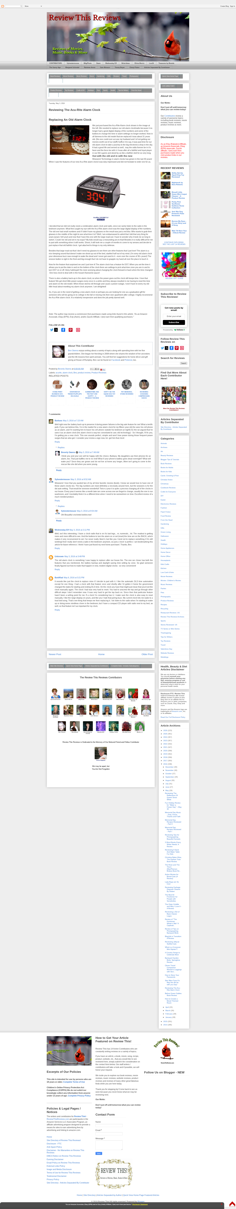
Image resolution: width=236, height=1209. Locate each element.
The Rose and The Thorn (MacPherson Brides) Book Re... (173, 868)
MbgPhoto (88, 63)
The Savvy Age (55, 67)
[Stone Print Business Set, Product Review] (57, 389)
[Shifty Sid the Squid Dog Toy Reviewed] (109, 389)
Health (113, 90)
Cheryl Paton (134, 67)
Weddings (164, 657)
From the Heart (136, 90)
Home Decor (165, 552)
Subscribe (174, 322)
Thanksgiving (166, 633)
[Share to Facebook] (96, 369)
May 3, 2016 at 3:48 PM (74, 556)
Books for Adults (167, 467)
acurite (59, 373)
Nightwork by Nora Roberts (177, 183)
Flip (103, 370)
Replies (61, 447)
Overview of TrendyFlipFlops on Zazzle (75, 394)
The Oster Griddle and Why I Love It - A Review (173, 906)
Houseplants (165, 560)
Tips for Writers (123, 90)
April (167, 1007)
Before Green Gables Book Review (173, 994)
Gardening (100, 76)
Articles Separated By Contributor (157, 67)
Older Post (147, 654)
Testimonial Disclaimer (56, 1176)
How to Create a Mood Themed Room (171, 1001)
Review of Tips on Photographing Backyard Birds (172, 931)
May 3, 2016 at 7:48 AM (89, 452)
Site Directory (89, 1195)
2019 (165, 754)
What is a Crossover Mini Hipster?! (173, 948)
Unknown (59, 556)
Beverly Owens (68, 452)
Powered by (168, 330)
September (170, 777)
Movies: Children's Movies (171, 580)
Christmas (165, 484)
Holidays (91, 90)
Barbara (58, 421)
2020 (165, 751)
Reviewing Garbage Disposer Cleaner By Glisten (172, 889)
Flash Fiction (166, 512)
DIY (162, 496)
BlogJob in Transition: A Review (173, 937)
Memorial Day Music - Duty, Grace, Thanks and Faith (173, 814)
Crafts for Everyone (168, 492)
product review (84, 373)
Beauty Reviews (55, 80)
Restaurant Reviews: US (170, 613)
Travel (124, 76)
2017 (165, 761)
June (167, 787)
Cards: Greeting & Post (170, 476)
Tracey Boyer (120, 67)
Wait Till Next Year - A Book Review (179, 232)
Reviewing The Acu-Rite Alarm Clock (172, 989)
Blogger (141, 1202)
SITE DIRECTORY (168, 86)
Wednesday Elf (111, 63)
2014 (165, 1025)
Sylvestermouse (73, 63)
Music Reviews (82, 76)
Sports (105, 90)
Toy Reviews (69, 90)
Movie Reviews (68, 76)
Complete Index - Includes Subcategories (125, 666)
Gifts (108, 76)
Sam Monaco (105, 67)
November (169, 770)
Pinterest (128, 360)
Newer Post (55, 654)
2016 (165, 764)
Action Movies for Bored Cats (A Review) (171, 876)
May (167, 790)
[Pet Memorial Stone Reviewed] (127, 389)
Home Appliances (167, 548)
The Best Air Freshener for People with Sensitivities (171, 898)
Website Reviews (167, 653)
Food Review (166, 516)
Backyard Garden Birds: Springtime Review (172, 960)
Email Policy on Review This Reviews (63, 1163)
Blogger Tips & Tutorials (170, 459)
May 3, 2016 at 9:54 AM (87, 511)
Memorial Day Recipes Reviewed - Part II (173, 822)
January (168, 1017)
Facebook (115, 360)
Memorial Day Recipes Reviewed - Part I (173, 829)
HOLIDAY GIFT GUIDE (173, 278)
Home (101, 654)
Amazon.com (177, 711)
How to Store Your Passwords (172, 976)
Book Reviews (55, 76)
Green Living (166, 532)
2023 (165, 741)
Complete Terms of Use (74, 1082)
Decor (92, 76)
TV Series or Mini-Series (170, 629)
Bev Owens (73, 350)
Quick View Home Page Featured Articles (141, 1195)
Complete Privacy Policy (79, 1096)
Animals (164, 443)
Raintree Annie (89, 67)
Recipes (116, 76)
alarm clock (68, 373)
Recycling (164, 609)
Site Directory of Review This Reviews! (64, 1140)
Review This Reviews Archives (172, 617)
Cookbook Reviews (168, 488)
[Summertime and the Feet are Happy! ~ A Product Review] (92, 389)
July (167, 784)
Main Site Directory (56, 666)
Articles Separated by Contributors (96, 666)
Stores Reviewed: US (169, 625)
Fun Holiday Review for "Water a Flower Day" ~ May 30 (173, 806)
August (168, 780)
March (168, 1010)
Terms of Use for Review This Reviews (63, 1173)
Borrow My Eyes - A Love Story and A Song (179, 223)
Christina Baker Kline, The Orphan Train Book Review (173, 859)
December (169, 767)
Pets (98, 90)
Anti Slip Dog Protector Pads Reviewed (178, 213)
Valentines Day (166, 649)
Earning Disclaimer (55, 1159)
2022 (165, 744)
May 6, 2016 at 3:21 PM (74, 578)
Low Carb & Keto (167, 572)
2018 (165, 757)
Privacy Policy (53, 1179)
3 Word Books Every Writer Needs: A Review (173, 844)
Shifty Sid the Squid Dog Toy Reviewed (109, 394)
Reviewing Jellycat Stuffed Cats (172, 943)
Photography (134, 76)
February (169, 1014)
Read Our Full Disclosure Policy (173, 717)
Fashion (164, 508)
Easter (163, 500)
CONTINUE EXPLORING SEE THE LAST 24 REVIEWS (174, 243)
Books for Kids (166, 472)
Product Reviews (56, 90)
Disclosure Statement (140, 1204)
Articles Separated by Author (109, 1195)
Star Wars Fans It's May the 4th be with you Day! (172, 982)
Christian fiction (167, 480)
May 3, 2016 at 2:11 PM (79, 530)
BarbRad (59, 578)
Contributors (169, 116)
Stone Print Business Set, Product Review (57, 394)
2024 (165, 737)
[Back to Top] (232, 1204)
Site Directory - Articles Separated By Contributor (68, 1183)
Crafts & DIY (81, 90)
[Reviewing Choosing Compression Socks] (144, 389)
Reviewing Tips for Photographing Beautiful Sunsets (172, 837)
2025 (165, 734)
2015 (165, 1021)
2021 (165, 747)
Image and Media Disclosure (59, 1169)
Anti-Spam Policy (54, 1147)
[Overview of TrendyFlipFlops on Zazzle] (75, 389)
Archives (164, 447)
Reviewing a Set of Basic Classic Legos (172, 914)
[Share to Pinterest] (98, 369)
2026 (165, 730)
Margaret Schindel (72, 67)
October (168, 774)
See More (53, 95)
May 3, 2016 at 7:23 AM (73, 421)
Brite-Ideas (126, 63)
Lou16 (151, 63)
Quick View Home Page (74, 666)
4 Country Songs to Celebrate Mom (172, 954)
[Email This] (91, 369)
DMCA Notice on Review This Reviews (64, 1156)
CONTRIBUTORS (55, 63)
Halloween (165, 536)
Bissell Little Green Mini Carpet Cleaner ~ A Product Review (179, 195)
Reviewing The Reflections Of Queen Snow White (171, 796)
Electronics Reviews (168, 504)
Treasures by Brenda (166, 63)
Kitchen (163, 568)
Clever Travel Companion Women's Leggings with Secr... (173, 968)
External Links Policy (56, 1166)
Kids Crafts (165, 564)
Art (162, 451)
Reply (57, 442)
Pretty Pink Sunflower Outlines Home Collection (178, 205)
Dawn (98, 63)
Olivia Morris (139, 63)
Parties (163, 588)
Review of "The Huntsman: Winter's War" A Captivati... (172, 922)
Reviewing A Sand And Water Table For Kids (172, 852)
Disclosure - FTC (54, 1144)
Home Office (165, 556)
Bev (75, 373)
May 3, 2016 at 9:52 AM (81, 479)
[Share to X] (93, 369)
